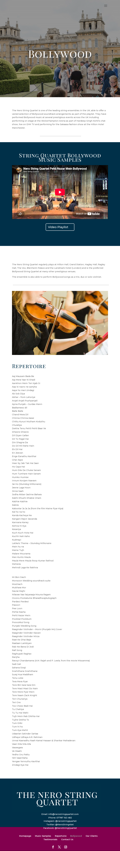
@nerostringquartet (66, 821)
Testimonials (50, 839)
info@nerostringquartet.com (63, 814)
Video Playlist (58, 227)
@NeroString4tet (64, 824)
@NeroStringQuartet (66, 828)
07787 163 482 (64, 817)
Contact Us (67, 839)
